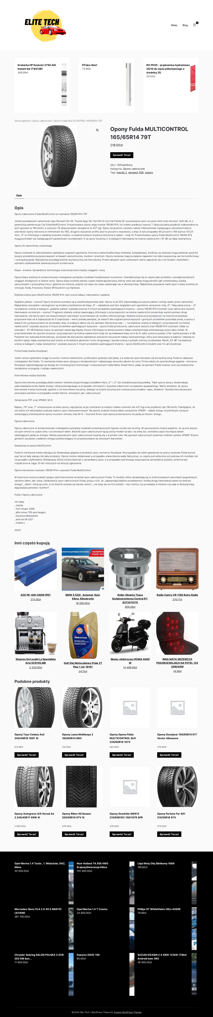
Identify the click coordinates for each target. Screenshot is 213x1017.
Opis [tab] (19, 195)
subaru (149, 172)
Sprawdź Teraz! (122, 155)
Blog (185, 25)
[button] (97, 130)
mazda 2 (122, 172)
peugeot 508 (136, 172)
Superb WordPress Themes (128, 1012)
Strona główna (22, 120)
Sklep (174, 25)
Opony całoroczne (42, 120)
